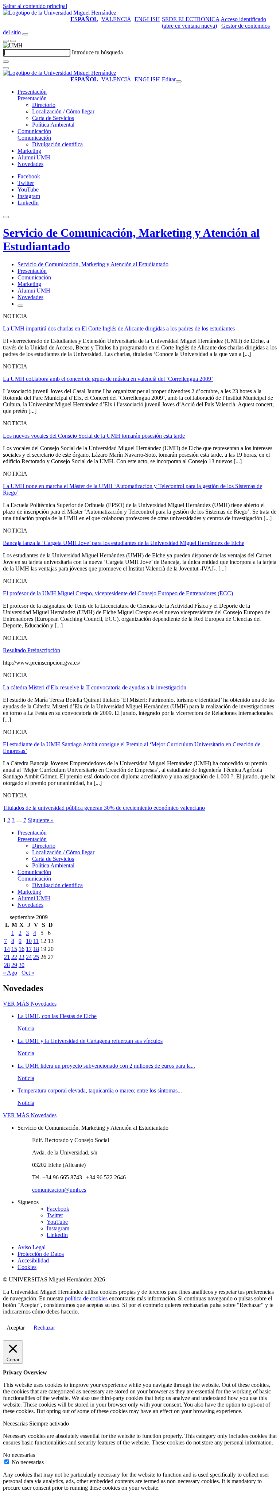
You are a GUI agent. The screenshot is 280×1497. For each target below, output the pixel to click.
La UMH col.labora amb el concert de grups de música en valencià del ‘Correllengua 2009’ (108, 379)
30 (21, 965)
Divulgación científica (57, 144)
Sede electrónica (190, 19)
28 (7, 965)
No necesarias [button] (19, 1455)
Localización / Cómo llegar (63, 111)
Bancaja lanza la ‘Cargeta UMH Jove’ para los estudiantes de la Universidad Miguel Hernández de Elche (123, 543)
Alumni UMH (34, 157)
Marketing (29, 151)
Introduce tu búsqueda (97, 52)
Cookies (27, 1267)
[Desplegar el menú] (13, 41)
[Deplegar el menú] (20, 306)
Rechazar (44, 1327)
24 (29, 957)
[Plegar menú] (179, 81)
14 (7, 949)
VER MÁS (30, 1004)
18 (36, 949)
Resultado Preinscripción (31, 650)
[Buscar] (6, 62)
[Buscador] (25, 34)
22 (14, 957)
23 (21, 957)
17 (29, 949)
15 (14, 949)
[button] (32, 98)
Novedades (30, 164)
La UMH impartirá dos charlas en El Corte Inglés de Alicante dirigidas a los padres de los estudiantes (119, 328)
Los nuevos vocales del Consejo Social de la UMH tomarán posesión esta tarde (94, 436)
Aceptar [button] (16, 1327)
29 (14, 965)
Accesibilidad (33, 1260)
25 (36, 957)
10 (29, 941)
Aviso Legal (32, 1247)
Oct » (28, 973)
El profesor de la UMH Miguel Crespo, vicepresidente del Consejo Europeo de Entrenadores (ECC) (118, 593)
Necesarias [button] (16, 1423)
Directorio (43, 105)
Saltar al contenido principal (35, 6)
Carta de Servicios (53, 118)
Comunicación (34, 131)
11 (36, 941)
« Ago (10, 973)
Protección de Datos (41, 1254)
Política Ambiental (53, 124)
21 (7, 957)
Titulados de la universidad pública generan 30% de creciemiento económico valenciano (104, 808)
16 (21, 949)
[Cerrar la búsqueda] (6, 68)
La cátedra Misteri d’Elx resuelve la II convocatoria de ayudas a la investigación (94, 687)
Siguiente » (41, 820)
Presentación (32, 92)
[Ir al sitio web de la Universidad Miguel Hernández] (59, 12)
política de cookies (86, 1298)
